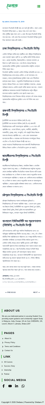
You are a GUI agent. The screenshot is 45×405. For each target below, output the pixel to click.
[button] (38, 6)
